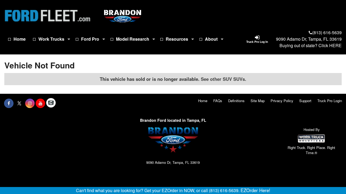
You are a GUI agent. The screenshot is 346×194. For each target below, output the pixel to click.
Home (20, 39)
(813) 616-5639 (327, 32)
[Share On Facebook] (9, 103)
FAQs (217, 100)
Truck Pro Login (329, 100)
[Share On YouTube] (40, 103)
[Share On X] (19, 103)
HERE (335, 45)
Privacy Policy (282, 100)
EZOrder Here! (255, 190)
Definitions (236, 100)
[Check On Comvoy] (51, 103)
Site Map (258, 100)
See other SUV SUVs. (223, 79)
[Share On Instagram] (30, 103)
